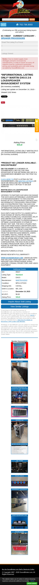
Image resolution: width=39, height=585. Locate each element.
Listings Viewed (7, 53)
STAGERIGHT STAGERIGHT (19, 489)
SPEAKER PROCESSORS (13, 38)
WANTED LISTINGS (25, 181)
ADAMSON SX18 (19, 406)
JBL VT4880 (19, 361)
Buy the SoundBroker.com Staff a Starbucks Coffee (18, 569)
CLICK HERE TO (7, 179)
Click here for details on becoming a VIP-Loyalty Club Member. (16, 320)
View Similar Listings (19, 306)
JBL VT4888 (19, 461)
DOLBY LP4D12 (19, 476)
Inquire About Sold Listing (19, 302)
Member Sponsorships (20, 341)
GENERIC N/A (19, 420)
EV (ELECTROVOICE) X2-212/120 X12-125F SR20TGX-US (19, 389)
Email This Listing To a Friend (12, 42)
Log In (32, 315)
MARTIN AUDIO (21, 280)
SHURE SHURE (19, 532)
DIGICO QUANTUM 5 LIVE (19, 515)
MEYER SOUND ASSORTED (19, 444)
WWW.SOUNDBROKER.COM (12, 258)
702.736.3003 (25, 24)
